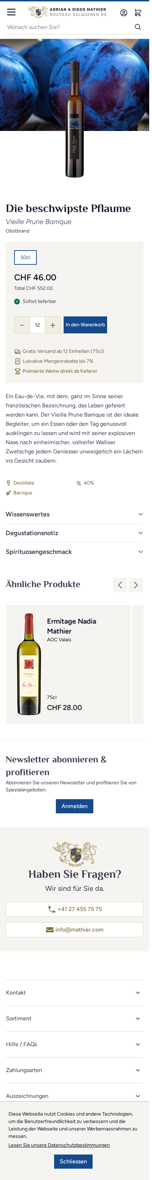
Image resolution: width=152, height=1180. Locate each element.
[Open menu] (11, 12)
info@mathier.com (79, 929)
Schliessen (73, 1161)
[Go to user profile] (124, 13)
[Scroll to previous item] (120, 585)
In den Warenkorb (85, 325)
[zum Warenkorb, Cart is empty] (138, 12)
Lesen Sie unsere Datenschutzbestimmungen (59, 1145)
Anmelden (75, 806)
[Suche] (132, 27)
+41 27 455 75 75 (80, 909)
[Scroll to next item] (136, 585)
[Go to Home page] (67, 12)
